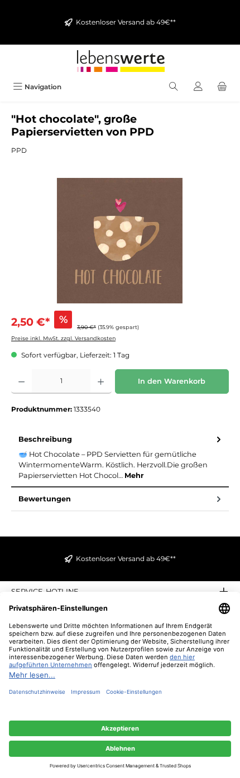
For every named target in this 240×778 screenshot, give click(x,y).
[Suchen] (173, 87)
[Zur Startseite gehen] (120, 61)
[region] (120, 240)
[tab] (120, 457)
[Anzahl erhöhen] (100, 381)
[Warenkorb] (222, 87)
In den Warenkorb (171, 381)
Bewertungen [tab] (44, 499)
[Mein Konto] (198, 87)
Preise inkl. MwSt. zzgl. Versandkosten (63, 338)
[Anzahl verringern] (21, 381)
